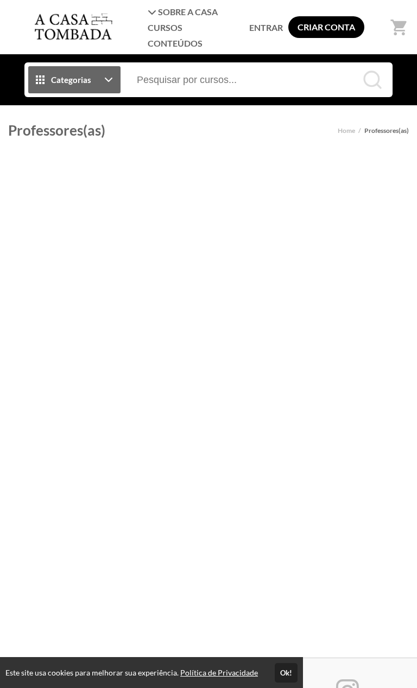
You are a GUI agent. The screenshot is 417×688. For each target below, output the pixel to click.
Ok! (286, 672)
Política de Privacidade (219, 672)
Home (346, 130)
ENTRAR (266, 27)
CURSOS (165, 27)
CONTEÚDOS (175, 43)
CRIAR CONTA (326, 27)
